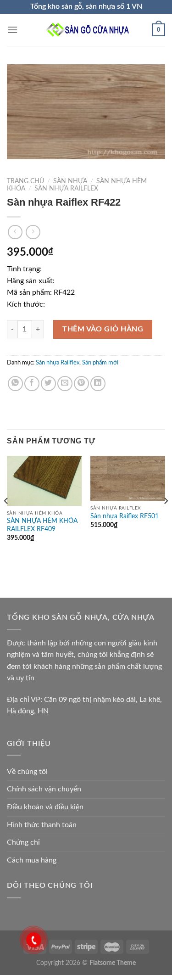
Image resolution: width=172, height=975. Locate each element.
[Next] (165, 519)
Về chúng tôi (27, 771)
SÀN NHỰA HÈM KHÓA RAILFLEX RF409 (42, 525)
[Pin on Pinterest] (81, 383)
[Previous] (6, 519)
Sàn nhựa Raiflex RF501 (124, 516)
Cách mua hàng (31, 860)
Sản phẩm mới (100, 362)
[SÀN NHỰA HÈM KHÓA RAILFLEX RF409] (44, 481)
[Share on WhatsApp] (15, 383)
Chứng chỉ (23, 842)
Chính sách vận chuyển (44, 789)
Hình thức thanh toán (42, 825)
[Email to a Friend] (64, 383)
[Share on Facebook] (31, 383)
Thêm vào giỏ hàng (102, 329)
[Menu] (12, 29)
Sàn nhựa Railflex (66, 188)
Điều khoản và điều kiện (45, 807)
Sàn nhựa (70, 181)
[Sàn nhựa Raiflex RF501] (127, 478)
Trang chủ (25, 181)
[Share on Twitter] (48, 383)
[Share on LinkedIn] (97, 383)
